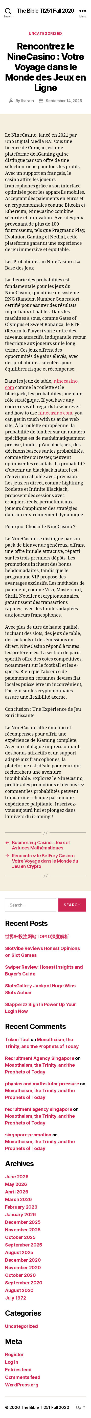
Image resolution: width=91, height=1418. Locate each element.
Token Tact (17, 1039)
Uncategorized (45, 33)
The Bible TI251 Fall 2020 (45, 10)
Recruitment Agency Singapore (39, 1058)
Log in (11, 1362)
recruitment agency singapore (38, 1109)
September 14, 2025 (64, 100)
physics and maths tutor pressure (42, 1083)
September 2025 (23, 1245)
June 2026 (17, 1176)
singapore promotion (28, 1134)
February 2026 (21, 1207)
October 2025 (20, 1237)
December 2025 (23, 1222)
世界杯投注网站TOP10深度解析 (37, 936)
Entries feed (18, 1369)
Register (14, 1354)
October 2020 (20, 1275)
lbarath (27, 100)
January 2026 (20, 1214)
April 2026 (16, 1191)
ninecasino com (55, 413)
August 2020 (19, 1290)
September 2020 (23, 1282)
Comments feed (22, 1377)
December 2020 (23, 1260)
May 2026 (16, 1184)
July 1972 (15, 1298)
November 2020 (23, 1267)
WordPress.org (21, 1384)
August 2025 (19, 1252)
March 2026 (18, 1199)
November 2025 (23, 1229)
